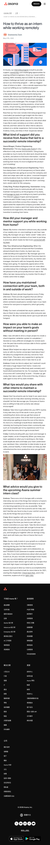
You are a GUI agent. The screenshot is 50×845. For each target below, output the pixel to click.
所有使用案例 (31, 654)
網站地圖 (30, 720)
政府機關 (7, 707)
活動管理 (30, 605)
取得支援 (30, 676)
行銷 (5, 676)
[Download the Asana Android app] (32, 838)
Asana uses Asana (28, 149)
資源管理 (7, 649)
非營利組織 (7, 720)
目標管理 (30, 618)
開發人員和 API (32, 711)
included (39, 99)
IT (4, 685)
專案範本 (30, 703)
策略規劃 (30, 640)
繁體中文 (27, 815)
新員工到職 (30, 623)
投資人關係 (7, 778)
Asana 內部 (7, 765)
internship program (21, 70)
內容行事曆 (30, 609)
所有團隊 (7, 729)
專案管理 (7, 645)
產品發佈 (30, 632)
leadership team (16, 180)
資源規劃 (30, 636)
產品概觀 (7, 605)
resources (9, 368)
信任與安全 (7, 782)
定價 (5, 618)
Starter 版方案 (8, 623)
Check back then (28, 573)
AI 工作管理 (7, 640)
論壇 (28, 689)
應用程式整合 (8, 636)
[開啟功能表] (44, 3)
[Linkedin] (21, 824)
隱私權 (6, 787)
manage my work (13, 194)
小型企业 (7, 672)
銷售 (5, 694)
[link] (7, 13)
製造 (5, 716)
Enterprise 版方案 (9, 632)
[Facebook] (29, 824)
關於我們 (7, 747)
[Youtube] (33, 824)
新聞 (5, 774)
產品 (5, 689)
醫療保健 (7, 698)
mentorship (14, 72)
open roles (29, 575)
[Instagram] (25, 824)
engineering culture (13, 549)
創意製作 (30, 614)
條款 (22, 831)
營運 (5, 680)
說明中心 (30, 672)
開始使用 (36, 4)
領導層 (6, 751)
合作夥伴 (30, 716)
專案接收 (30, 645)
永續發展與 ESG (9, 796)
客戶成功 (30, 707)
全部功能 (7, 609)
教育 (5, 711)
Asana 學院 (30, 680)
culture (16, 197)
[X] (16, 824)
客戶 (5, 756)
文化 (5, 769)
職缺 (5, 760)
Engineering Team (15, 35)
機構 (5, 725)
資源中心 (30, 694)
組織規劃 (30, 627)
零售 (5, 703)
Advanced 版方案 (9, 627)
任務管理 (30, 649)
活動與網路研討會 (32, 698)
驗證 (28, 685)
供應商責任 (7, 791)
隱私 (27, 831)
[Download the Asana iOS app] (16, 838)
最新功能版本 (8, 614)
